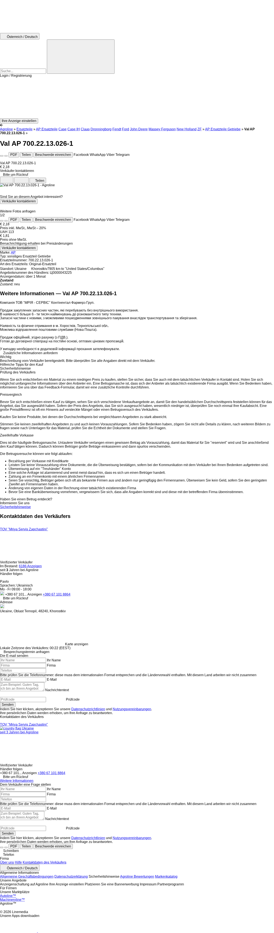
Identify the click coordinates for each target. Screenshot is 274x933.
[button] (137, 98)
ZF (199, 129)
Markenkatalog (166, 876)
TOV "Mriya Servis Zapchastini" (24, 529)
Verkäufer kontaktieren (19, 201)
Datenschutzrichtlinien (88, 709)
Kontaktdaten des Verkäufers (44, 862)
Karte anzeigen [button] (76, 644)
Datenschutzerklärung (71, 876)
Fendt (116, 129)
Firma (51, 665)
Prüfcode (73, 699)
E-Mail (52, 679)
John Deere (139, 129)
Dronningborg (101, 129)
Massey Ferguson (162, 129)
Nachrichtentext (57, 690)
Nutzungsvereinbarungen (132, 709)
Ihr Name (54, 660)
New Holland (187, 129)
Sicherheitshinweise (15, 507)
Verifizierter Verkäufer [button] (16, 562)
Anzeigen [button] (35, 594)
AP (13, 252)
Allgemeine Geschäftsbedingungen (27, 876)
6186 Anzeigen (30, 566)
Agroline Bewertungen (137, 876)
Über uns (7, 862)
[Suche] (81, 56)
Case (62, 129)
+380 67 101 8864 (56, 594)
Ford (125, 129)
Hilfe (18, 862)
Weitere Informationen (16, 781)
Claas (85, 129)
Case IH (73, 129)
